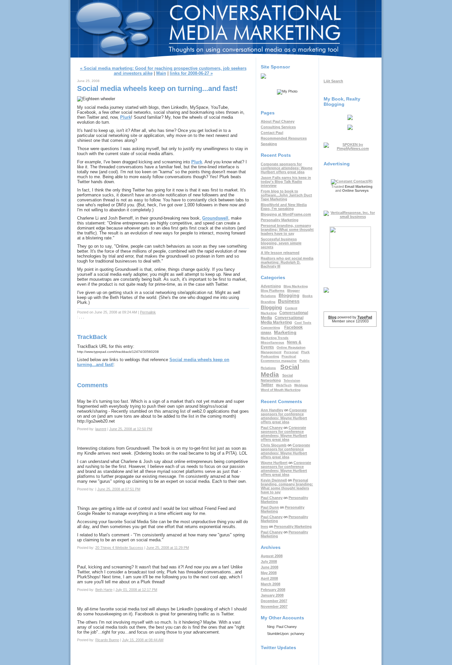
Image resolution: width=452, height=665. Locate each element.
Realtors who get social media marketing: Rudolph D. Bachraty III (287, 262)
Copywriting (270, 327)
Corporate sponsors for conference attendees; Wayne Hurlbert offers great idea (286, 168)
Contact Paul (272, 133)
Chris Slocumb (274, 445)
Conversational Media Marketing (226, 20)
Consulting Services (278, 127)
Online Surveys (355, 190)
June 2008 (269, 567)
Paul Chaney (272, 428)
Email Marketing (359, 186)
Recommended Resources (284, 138)
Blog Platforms (273, 290)
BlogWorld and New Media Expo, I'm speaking (284, 207)
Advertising (271, 286)
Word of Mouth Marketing (280, 390)
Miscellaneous (272, 342)
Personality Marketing (279, 220)
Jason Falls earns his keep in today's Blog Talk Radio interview (286, 181)
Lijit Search (333, 81)
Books (307, 296)
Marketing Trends (275, 338)
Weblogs (301, 385)
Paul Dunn (270, 507)
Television (292, 380)
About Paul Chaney (277, 121)
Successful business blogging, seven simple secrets (281, 243)
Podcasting (270, 356)
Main (161, 73)
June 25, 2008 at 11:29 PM (167, 548)
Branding (268, 302)
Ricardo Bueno (107, 640)
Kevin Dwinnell (274, 480)
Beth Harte (104, 590)
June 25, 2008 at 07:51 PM (118, 489)
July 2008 (269, 561)
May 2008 (269, 573)
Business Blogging (280, 304)
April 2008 (269, 578)
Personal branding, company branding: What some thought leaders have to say (287, 229)
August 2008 (272, 556)
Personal (291, 352)
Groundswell (215, 218)
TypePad (364, 317)
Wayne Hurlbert (274, 463)
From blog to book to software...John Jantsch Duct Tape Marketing (286, 195)
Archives (271, 547)
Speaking (269, 144)
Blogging (289, 295)
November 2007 (274, 606)
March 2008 (270, 584)
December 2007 (274, 601)
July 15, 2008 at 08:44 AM (142, 640)
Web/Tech (284, 385)
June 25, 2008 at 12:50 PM (130, 429)
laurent (100, 429)
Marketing (285, 332)
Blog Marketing (296, 286)
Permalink (148, 312)
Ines (264, 526)
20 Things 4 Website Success (119, 548)
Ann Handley (272, 410)
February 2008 (273, 590)
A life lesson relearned (280, 253)
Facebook (293, 327)
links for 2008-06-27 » (191, 73)
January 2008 (272, 595)
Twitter (267, 385)
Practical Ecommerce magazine (279, 358)
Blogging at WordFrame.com (286, 214)
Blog (332, 317)
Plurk (125, 117)
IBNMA (266, 333)
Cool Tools (302, 322)
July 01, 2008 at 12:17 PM (136, 590)
